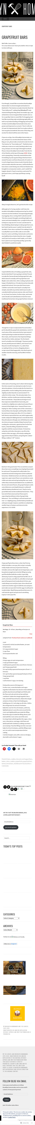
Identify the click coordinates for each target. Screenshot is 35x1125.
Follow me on (7, 937)
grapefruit (19, 761)
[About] (25, 871)
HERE (25, 153)
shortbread (17, 763)
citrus (8, 761)
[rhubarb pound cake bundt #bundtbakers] (25, 885)
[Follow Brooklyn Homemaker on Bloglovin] (10, 944)
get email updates (11, 827)
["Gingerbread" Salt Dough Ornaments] (10, 856)
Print (31, 634)
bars (9, 759)
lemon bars (9, 763)
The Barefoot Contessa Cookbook (22, 638)
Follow (7, 1100)
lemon (4, 763)
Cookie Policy (12, 1117)
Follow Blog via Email (14, 1081)
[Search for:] (31, 19)
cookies (13, 759)
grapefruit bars (27, 761)
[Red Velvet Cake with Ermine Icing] (10, 871)
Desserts (19, 759)
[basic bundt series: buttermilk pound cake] (25, 900)
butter (4, 761)
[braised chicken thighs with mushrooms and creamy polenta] (10, 885)
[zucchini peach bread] (25, 856)
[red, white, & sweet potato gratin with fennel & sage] (10, 900)
